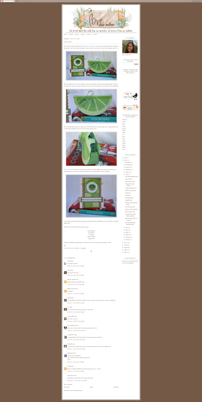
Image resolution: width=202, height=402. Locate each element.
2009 (125, 247)
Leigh (123, 132)
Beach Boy (128, 195)
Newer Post (67, 387)
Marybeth (69, 344)
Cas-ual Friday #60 (130, 207)
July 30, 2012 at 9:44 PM (75, 284)
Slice (117, 48)
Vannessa (124, 119)
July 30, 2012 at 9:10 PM (75, 266)
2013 (125, 157)
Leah (123, 136)
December (128, 162)
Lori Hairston (91, 232)
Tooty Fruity (67, 169)
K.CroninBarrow (130, 263)
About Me (71, 34)
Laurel (69, 261)
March (127, 234)
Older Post (116, 387)
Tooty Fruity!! (68, 42)
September (128, 169)
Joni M (69, 366)
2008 (125, 250)
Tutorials (89, 34)
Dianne (124, 143)
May (127, 230)
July (127, 174)
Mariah (124, 130)
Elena (123, 141)
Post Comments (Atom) (76, 390)
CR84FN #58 (128, 200)
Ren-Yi (124, 128)
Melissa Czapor (71, 288)
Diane (123, 145)
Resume (77, 34)
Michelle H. (70, 353)
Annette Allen (70, 316)
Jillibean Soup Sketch (130, 190)
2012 (125, 160)
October (128, 167)
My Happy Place (129, 197)
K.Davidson (133, 261)
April (127, 232)
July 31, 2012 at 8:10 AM (75, 303)
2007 (125, 252)
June (127, 227)
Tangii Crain (91, 238)
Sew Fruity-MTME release (131, 176)
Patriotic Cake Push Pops (131, 209)
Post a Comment (68, 384)
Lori (68, 307)
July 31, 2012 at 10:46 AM (76, 339)
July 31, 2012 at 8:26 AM (75, 312)
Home (65, 34)
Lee (123, 134)
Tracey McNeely (71, 325)
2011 (125, 242)
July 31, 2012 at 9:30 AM (75, 321)
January (128, 239)
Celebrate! (127, 193)
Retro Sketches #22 (130, 181)
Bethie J (124, 147)
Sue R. (124, 121)
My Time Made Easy (90, 46)
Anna (123, 149)
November (128, 164)
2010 (125, 245)
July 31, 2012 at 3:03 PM (75, 362)
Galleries (83, 34)
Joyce (123, 138)
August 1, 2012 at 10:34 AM (76, 380)
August (127, 172)
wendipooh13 (70, 334)
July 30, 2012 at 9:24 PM (75, 275)
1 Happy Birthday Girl (130, 188)
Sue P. (123, 124)
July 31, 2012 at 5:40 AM (75, 293)
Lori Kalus (91, 234)
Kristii (68, 270)
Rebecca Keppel (71, 279)
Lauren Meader (91, 231)
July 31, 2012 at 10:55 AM (76, 349)
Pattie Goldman (91, 236)
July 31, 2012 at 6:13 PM (75, 371)
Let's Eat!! (95, 34)
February (128, 237)
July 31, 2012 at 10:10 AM (76, 330)
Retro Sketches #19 (130, 211)
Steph (123, 126)
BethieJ (69, 297)
